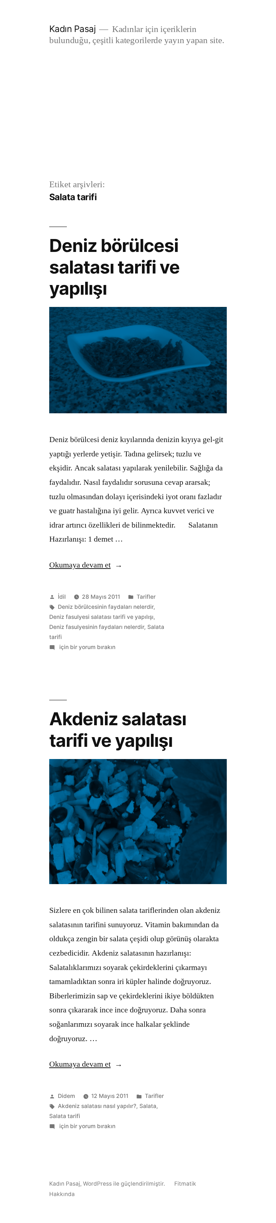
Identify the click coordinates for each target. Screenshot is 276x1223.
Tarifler (146, 596)
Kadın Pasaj (72, 28)
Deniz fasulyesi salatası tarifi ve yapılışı (101, 616)
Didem (66, 1096)
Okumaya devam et (86, 565)
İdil (62, 596)
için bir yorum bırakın (86, 647)
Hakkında (62, 1194)
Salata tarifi (64, 1116)
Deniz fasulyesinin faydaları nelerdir (96, 627)
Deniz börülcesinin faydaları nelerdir (105, 606)
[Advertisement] (138, 124)
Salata (147, 1106)
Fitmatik (185, 1183)
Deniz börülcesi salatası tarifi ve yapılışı (114, 267)
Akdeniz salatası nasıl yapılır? (97, 1106)
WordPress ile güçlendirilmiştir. (124, 1183)
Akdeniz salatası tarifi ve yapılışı (117, 729)
